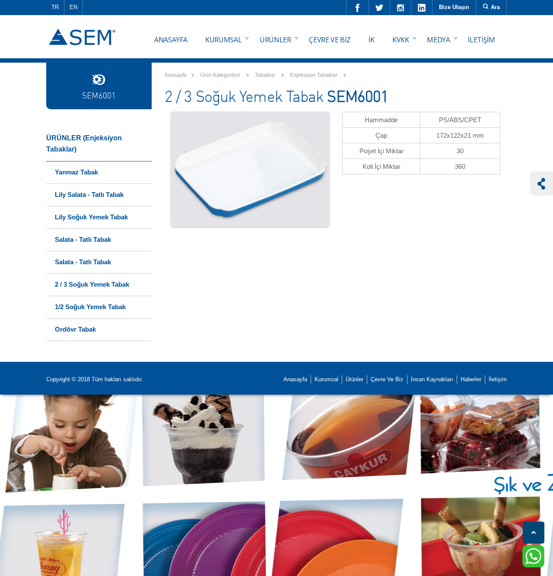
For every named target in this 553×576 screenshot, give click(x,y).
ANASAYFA (170, 39)
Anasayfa (176, 75)
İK (371, 39)
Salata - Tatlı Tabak (83, 239)
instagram (400, 7)
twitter (379, 7)
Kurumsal (326, 379)
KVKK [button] (400, 39)
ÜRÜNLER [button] (275, 39)
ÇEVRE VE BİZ (329, 39)
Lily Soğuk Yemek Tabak (91, 217)
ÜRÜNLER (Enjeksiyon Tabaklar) (84, 143)
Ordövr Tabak (75, 329)
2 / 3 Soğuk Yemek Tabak (92, 284)
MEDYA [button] (438, 39)
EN (73, 7)
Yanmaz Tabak (76, 172)
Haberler (471, 379)
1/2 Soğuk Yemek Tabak (90, 306)
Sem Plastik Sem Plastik (83, 30)
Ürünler (354, 379)
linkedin (421, 7)
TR (55, 7)
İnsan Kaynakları (432, 379)
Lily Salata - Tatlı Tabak (89, 194)
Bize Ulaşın (454, 7)
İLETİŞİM (481, 39)
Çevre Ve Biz (387, 379)
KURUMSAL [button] (223, 39)
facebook (357, 7)
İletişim (498, 379)
